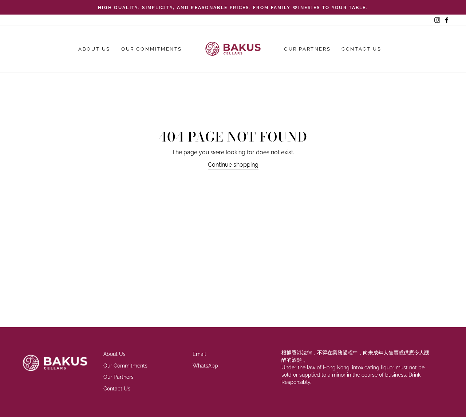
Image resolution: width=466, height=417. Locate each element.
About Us (94, 49)
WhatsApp (205, 366)
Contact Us (361, 49)
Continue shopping (233, 164)
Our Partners (307, 49)
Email (199, 354)
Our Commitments (151, 49)
